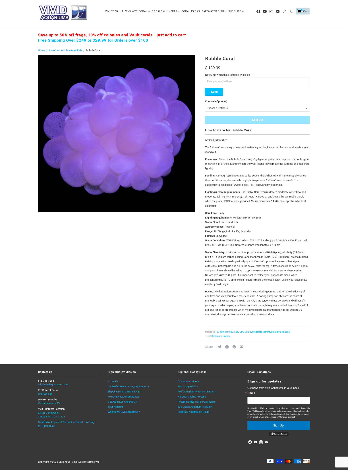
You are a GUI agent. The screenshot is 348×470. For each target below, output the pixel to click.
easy (236, 331)
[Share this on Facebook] (227, 346)
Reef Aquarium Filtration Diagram (196, 391)
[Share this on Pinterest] (234, 346)
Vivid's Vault (114, 11)
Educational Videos (188, 381)
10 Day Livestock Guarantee (123, 396)
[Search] (292, 11)
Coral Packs (190, 11)
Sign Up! (278, 425)
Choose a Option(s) (216, 101)
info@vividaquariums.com (53, 384)
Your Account (115, 406)
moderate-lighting (261, 331)
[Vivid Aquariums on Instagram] (271, 11)
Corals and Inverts (220, 336)
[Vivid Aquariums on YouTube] (265, 11)
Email (251, 393)
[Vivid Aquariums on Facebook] (258, 11)
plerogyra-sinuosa (280, 331)
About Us (113, 381)
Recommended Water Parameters (197, 401)
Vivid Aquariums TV (49, 403)
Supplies (235, 11)
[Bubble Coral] (116, 133)
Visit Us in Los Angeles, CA (122, 401)
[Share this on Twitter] (219, 346)
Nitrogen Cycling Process (192, 396)
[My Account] (284, 11)
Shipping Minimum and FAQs (124, 391)
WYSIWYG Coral (136, 11)
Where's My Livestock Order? (124, 411)
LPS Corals (245, 331)
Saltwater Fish (213, 11)
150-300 (229, 331)
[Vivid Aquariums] (63, 13)
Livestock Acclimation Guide (193, 411)
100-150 (219, 331)
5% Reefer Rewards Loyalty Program (128, 386)
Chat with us (45, 393)
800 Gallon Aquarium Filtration (195, 406)
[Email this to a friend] (241, 346)
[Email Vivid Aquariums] (278, 11)
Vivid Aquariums (68, 461)
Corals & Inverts (165, 11)
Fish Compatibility (188, 386)
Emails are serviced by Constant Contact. (277, 416)
